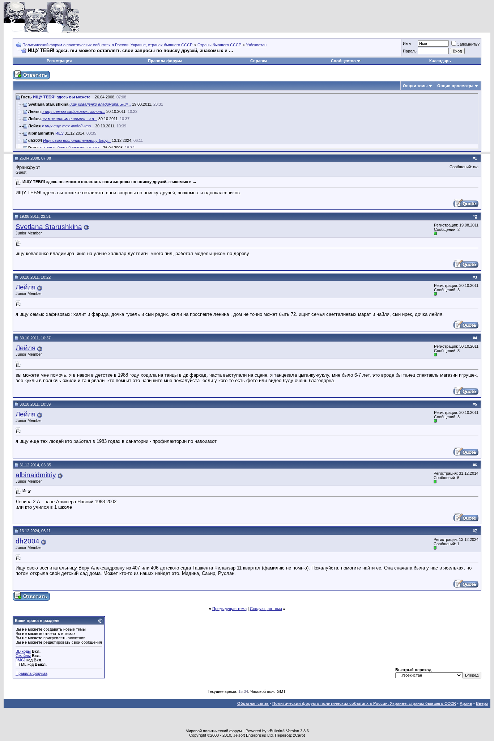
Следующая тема (266, 608)
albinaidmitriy (36, 475)
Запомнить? (468, 44)
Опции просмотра (455, 86)
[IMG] (20, 660)
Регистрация (59, 61)
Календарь (440, 61)
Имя (407, 43)
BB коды (23, 651)
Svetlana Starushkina (49, 226)
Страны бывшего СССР (219, 45)
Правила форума (165, 61)
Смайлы (23, 655)
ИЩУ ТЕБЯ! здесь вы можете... (63, 97)
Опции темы (415, 86)
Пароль (410, 51)
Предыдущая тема (229, 608)
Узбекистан (256, 45)
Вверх (482, 703)
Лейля (25, 287)
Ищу (59, 133)
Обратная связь (253, 703)
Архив (466, 703)
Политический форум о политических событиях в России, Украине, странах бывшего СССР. (107, 45)
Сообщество (343, 61)
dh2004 (27, 541)
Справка (258, 61)
